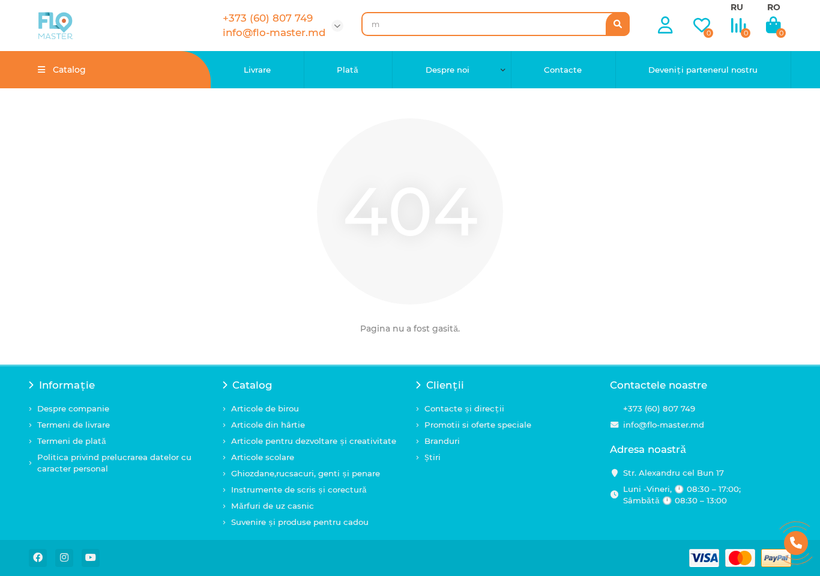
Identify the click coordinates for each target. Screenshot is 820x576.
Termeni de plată (71, 441)
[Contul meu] (665, 25)
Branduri (442, 441)
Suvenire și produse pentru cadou (300, 522)
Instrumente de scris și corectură (299, 489)
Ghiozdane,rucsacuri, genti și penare (305, 473)
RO (773, 7)
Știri (432, 457)
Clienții (445, 385)
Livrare (257, 69)
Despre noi (447, 69)
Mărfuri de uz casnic (272, 506)
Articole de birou (265, 408)
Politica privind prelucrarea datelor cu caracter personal (114, 462)
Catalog (252, 385)
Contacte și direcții (464, 408)
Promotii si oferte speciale (477, 424)
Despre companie (73, 408)
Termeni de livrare (73, 424)
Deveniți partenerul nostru (703, 69)
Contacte (563, 69)
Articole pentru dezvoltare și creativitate (313, 441)
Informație (67, 385)
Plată (347, 69)
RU (737, 7)
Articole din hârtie (268, 424)
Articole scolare (262, 457)
